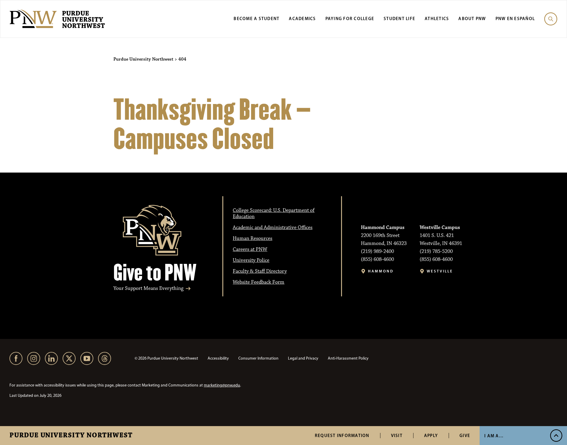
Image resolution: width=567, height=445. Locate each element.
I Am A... (494, 435)
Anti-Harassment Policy (348, 358)
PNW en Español (515, 18)
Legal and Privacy (303, 358)
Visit (397, 435)
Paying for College (349, 18)
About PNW (472, 18)
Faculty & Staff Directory (260, 271)
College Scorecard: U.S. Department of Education (274, 213)
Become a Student (256, 18)
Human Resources (252, 238)
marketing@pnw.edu (222, 385)
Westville (440, 271)
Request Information (342, 435)
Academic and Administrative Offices (272, 227)
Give (465, 435)
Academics (302, 18)
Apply (431, 435)
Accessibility (218, 358)
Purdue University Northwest (71, 435)
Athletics (437, 18)
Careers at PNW (250, 249)
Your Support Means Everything (148, 288)
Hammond (381, 271)
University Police (251, 260)
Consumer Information (258, 358)
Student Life (399, 18)
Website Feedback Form (258, 282)
